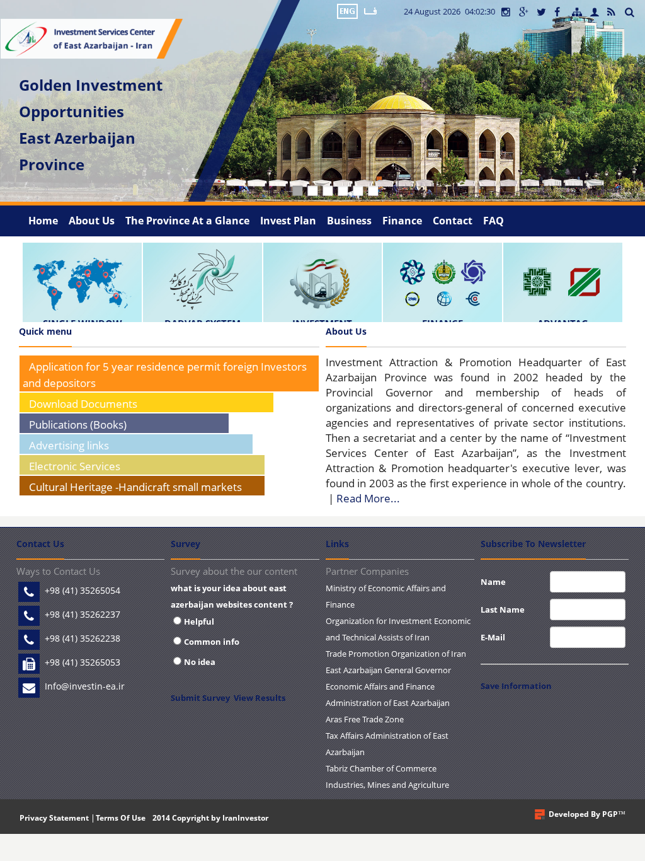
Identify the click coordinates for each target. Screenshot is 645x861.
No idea (199, 661)
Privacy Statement (54, 817)
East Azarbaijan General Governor (388, 670)
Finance (402, 221)
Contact (452, 221)
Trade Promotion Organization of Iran (396, 653)
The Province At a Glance (187, 221)
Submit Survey (200, 697)
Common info (211, 641)
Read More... (368, 498)
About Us (92, 221)
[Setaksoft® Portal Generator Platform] (540, 814)
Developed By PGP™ (587, 814)
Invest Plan (288, 221)
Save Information (516, 685)
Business (349, 221)
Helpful (199, 621)
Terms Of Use (121, 817)
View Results (259, 697)
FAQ (493, 221)
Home (43, 221)
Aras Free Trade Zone (365, 719)
